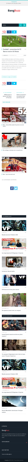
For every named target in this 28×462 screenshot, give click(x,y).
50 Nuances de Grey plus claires (13, 3)
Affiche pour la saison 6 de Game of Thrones (7, 96)
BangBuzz (6, 55)
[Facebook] (9, 31)
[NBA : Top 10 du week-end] (14, 165)
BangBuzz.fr (7, 460)
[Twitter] (14, 31)
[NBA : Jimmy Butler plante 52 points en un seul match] (14, 115)
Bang (14, 10)
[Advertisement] (15, 19)
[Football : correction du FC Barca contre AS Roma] (14, 41)
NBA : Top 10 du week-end (9, 174)
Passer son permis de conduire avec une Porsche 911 (21, 96)
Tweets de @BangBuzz (7, 454)
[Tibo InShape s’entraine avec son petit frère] (14, 141)
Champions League (6, 76)
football (14, 76)
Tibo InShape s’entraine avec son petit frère (13, 150)
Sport (25, 55)
